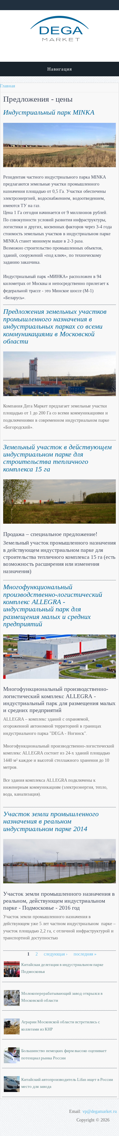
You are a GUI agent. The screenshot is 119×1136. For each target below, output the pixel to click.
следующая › (56, 954)
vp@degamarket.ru (100, 1111)
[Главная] (59, 39)
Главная (7, 86)
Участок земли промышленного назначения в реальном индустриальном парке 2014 (51, 821)
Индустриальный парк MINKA (48, 112)
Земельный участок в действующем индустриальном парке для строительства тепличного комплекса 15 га (57, 458)
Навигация (59, 69)
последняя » (85, 954)
